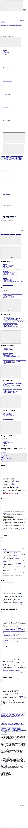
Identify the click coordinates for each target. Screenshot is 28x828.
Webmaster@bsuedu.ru (5, 768)
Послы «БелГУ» (6, 390)
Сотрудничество (6, 94)
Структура (5, 271)
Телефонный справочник (16, 723)
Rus (2, 10)
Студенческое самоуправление (10, 417)
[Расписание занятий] (2, 22)
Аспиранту (13, 25)
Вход (2, 23)
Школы (4, 363)
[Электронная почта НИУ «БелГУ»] (4, 22)
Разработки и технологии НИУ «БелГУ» (12, 361)
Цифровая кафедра (7, 328)
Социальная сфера (7, 413)
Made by (5, 826)
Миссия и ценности (7, 266)
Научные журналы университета (10, 357)
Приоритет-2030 (6, 120)
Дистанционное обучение (9, 325)
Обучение (3, 456)
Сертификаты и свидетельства (7, 724)
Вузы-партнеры (6, 386)
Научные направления (8, 355)
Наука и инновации (7, 81)
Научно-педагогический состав (10, 274)
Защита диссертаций (7, 354)
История (5, 264)
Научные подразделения (8, 358)
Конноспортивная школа (8, 670)
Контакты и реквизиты (8, 285)
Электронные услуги (8, 279)
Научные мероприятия (8, 353)
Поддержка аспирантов (6, 458)
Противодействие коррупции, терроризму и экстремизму (13, 732)
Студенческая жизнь (7, 107)
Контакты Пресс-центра (8, 297)
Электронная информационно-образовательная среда (15, 320)
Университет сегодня (8, 265)
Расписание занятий (7, 317)
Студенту (9, 25)
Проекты (5, 443)
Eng (24, 10)
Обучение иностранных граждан (10, 326)
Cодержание (3, 452)
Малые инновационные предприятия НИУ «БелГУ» (14, 360)
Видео (4, 291)
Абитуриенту (3, 25)
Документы (5, 441)
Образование (6, 67)
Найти (22, 230)
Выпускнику (19, 25)
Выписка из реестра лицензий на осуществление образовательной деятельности (11, 727)
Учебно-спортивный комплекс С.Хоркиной (13, 662)
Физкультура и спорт (7, 414)
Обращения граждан (7, 280)
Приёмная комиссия (14, 716)
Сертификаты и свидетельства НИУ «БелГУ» (13, 269)
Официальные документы (9, 272)
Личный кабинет (21, 715)
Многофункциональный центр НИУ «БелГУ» (13, 321)
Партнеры (5, 393)
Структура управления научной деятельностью (13, 350)
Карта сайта (21, 724)
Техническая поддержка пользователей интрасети (14, 631)
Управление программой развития (10, 439)
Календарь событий (7, 275)
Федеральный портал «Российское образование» (11, 730)
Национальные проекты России (10, 362)
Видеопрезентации (7, 295)
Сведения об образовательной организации (12, 283)
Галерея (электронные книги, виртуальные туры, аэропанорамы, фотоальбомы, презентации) (14, 293)
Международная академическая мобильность (13, 327)
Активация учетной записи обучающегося (12, 318)
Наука (2, 457)
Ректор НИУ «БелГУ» (8, 273)
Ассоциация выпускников (9, 392)
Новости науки (6, 348)
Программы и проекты (8, 349)
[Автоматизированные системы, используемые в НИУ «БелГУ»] (3, 22)
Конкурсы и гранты (7, 351)
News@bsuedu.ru (7, 762)
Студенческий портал (8, 419)
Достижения (6, 267)
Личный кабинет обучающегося (10, 319)
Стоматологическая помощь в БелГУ (11, 629)
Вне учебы (3, 459)
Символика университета (9, 268)
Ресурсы (5, 278)
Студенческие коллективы (9, 415)
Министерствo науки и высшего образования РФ (11, 729)
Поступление (4, 455)
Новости (5, 290)
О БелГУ (5, 54)
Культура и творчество (8, 416)
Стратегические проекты (8, 442)
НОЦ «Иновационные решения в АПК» (12, 356)
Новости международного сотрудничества (12, 389)
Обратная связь (4, 461)
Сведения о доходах (20, 731)
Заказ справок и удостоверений (10, 634)
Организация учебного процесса (10, 324)
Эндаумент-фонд (7, 276)
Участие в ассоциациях (8, 387)
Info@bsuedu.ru (4, 764)
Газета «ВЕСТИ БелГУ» (8, 296)
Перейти (12, 478)
